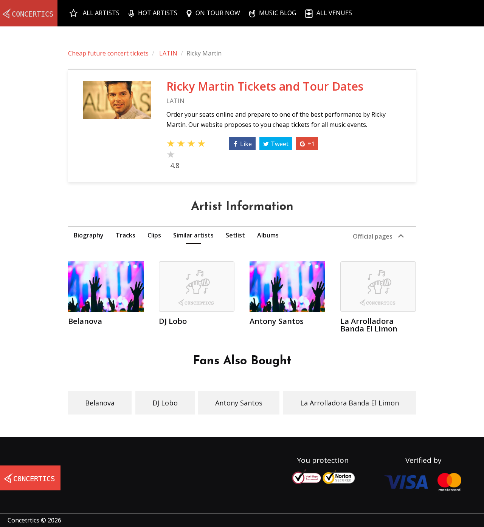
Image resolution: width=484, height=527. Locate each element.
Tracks (125, 235)
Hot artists (157, 13)
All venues (334, 13)
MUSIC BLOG (277, 13)
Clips (154, 235)
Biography (89, 235)
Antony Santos (238, 402)
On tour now (217, 13)
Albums (268, 235)
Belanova (100, 402)
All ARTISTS (101, 13)
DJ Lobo (165, 402)
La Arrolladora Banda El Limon (349, 402)
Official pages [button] (372, 236)
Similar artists (193, 235)
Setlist (235, 235)
